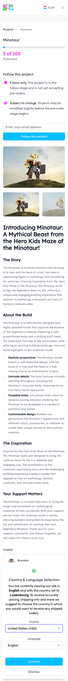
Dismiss (34, 672)
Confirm (34, 661)
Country (34, 621)
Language (34, 638)
